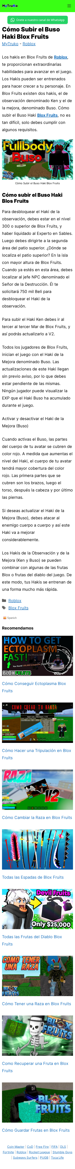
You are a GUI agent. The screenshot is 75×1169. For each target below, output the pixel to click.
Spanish (11, 617)
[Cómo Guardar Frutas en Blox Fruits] (37, 1119)
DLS (63, 1147)
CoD (30, 1147)
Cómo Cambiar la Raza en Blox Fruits (37, 817)
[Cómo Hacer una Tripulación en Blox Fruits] (37, 739)
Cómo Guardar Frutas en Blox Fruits (36, 1130)
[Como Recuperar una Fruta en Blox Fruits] (37, 1052)
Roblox (29, 43)
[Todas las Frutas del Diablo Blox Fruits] (37, 925)
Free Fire (42, 1147)
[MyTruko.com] (10, 6)
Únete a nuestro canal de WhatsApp (40, 20)
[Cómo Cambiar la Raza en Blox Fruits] (37, 806)
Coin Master (15, 1147)
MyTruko (10, 43)
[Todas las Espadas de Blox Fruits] (37, 866)
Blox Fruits (47, 115)
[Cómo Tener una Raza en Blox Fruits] (37, 992)
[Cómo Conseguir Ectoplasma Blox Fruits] (37, 672)
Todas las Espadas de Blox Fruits (33, 877)
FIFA (54, 1147)
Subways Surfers (25, 1158)
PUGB (44, 1158)
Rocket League (39, 1152)
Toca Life (57, 1158)
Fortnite (8, 1152)
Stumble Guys (62, 1152)
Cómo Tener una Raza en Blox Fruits (36, 1003)
